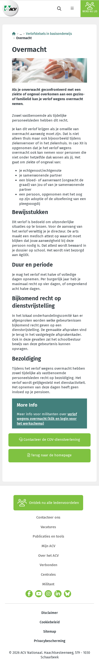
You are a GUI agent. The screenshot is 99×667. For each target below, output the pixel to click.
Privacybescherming (49, 641)
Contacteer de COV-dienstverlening (51, 439)
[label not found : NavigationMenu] (72, 8)
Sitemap (49, 632)
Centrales (48, 574)
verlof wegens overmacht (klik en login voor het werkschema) (47, 419)
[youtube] (38, 593)
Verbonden (48, 565)
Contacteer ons (48, 517)
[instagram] (48, 593)
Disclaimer (49, 613)
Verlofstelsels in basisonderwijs (49, 34)
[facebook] (29, 593)
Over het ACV (48, 555)
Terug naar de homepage (51, 455)
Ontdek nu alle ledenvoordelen (54, 503)
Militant (48, 584)
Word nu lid (89, 11)
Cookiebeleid (50, 622)
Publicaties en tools (48, 536)
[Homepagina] (14, 34)
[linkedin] (58, 593)
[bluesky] (67, 593)
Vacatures (48, 527)
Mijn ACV (48, 546)
